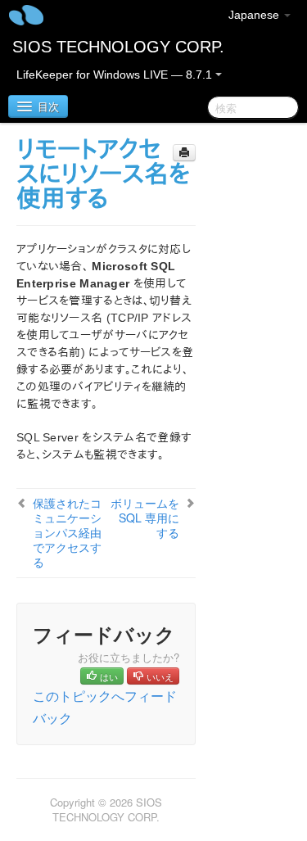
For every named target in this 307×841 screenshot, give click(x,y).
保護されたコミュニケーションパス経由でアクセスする (67, 532)
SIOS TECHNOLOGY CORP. (118, 47)
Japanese (255, 14)
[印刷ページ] (184, 152)
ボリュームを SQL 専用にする (145, 517)
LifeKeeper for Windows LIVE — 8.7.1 (115, 74)
